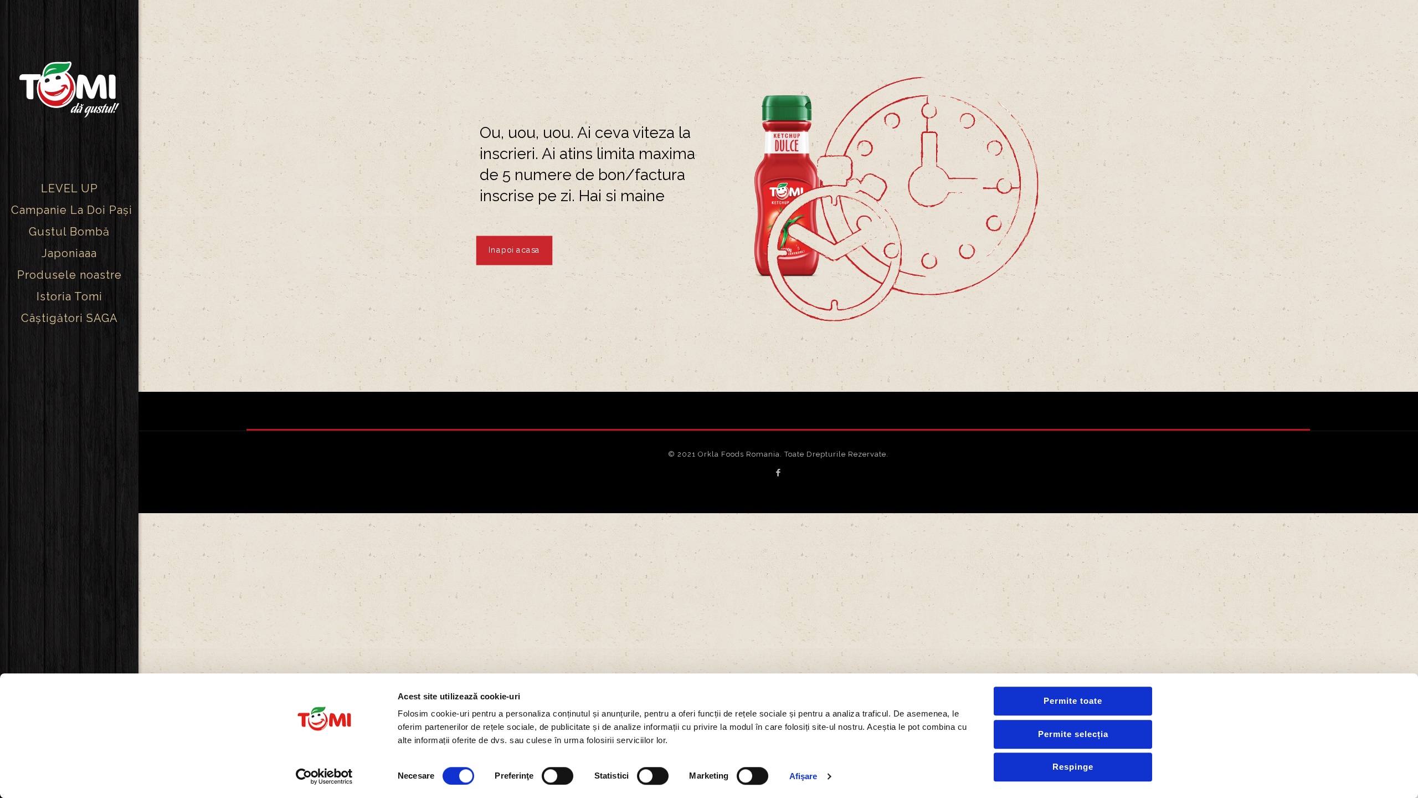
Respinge (1072, 766)
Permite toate (1073, 700)
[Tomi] (69, 89)
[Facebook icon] (778, 473)
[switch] (557, 776)
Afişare (803, 776)
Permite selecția (1073, 734)
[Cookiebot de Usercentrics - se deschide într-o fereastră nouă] (324, 776)
